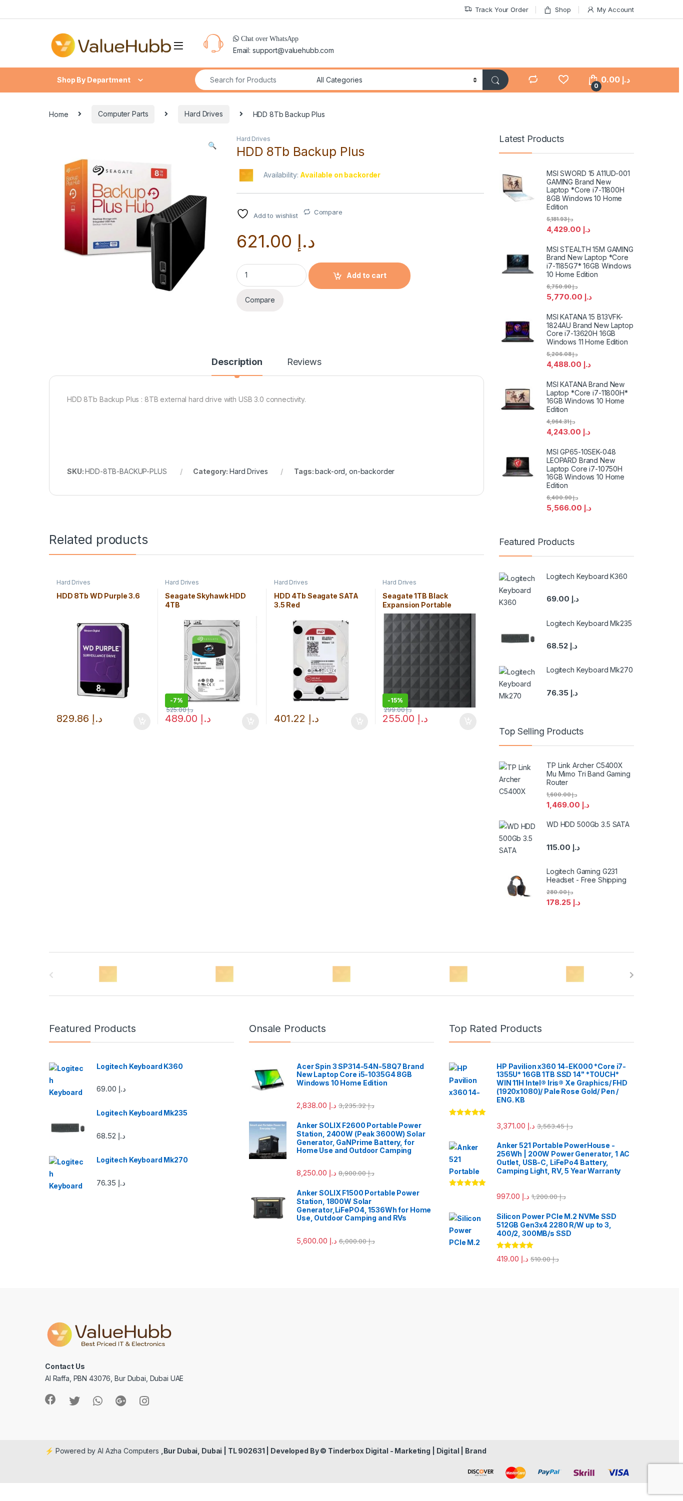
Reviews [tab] (304, 362)
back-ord (330, 471)
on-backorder (371, 471)
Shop (562, 10)
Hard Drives (203, 114)
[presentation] (632, 975)
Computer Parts (123, 114)
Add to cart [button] (142, 721)
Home (58, 114)
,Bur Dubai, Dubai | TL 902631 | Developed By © (244, 1450)
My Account (615, 10)
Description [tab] (237, 362)
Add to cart (366, 275)
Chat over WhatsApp (268, 38)
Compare (328, 212)
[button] (212, 146)
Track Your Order (501, 10)
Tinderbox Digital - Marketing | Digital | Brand (407, 1450)
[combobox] (253, 80)
